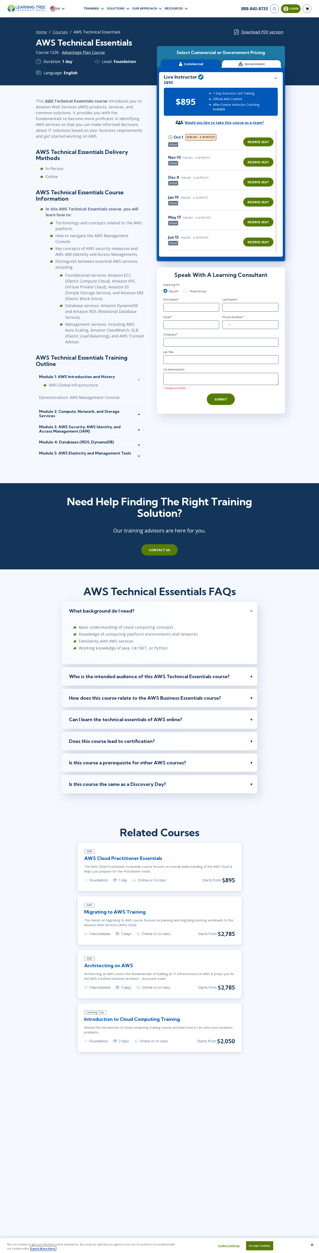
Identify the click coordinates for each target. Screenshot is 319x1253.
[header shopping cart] (307, 8)
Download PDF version (262, 32)
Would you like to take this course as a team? (224, 122)
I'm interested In (173, 369)
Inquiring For (171, 285)
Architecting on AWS (108, 965)
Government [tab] (254, 64)
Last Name (230, 299)
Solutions (116, 8)
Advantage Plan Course (83, 52)
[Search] (274, 8)
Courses (60, 32)
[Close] (312, 1245)
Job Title (168, 352)
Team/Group (197, 291)
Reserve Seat (258, 142)
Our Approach (144, 8)
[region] (222, 191)
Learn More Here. (43, 1248)
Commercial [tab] (193, 64)
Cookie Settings (229, 1246)
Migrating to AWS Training (115, 912)
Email (167, 317)
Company (170, 334)
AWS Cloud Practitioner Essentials (123, 858)
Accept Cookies (259, 1246)
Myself (173, 291)
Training (91, 8)
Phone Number (233, 317)
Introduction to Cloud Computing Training (132, 1019)
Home (41, 32)
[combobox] (227, 325)
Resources (174, 8)
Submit (220, 399)
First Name (171, 299)
